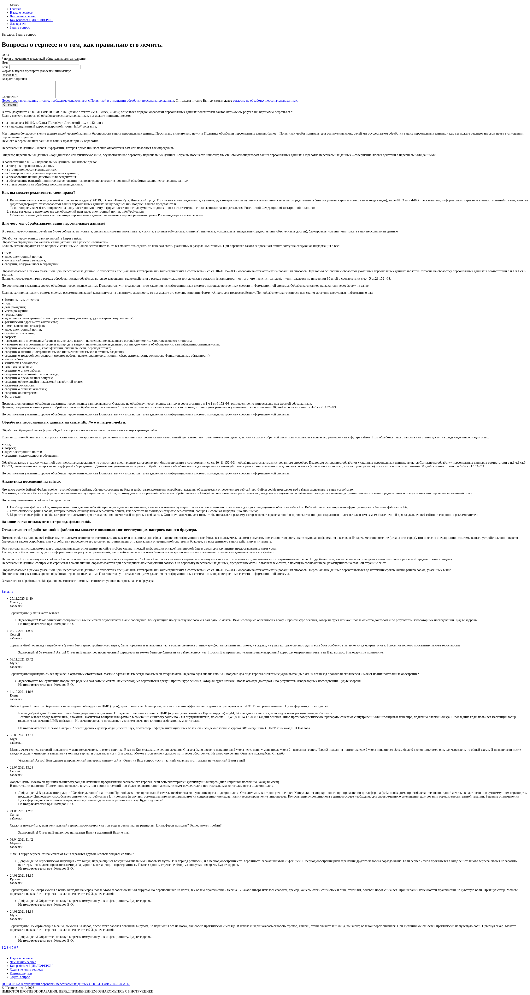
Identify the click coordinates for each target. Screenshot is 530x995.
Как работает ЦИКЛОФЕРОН (31, 20)
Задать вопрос (20, 27)
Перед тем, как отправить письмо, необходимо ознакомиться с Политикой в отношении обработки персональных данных (88, 100)
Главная (15, 9)
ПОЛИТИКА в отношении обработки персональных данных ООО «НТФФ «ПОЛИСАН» (66, 984)
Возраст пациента (14, 79)
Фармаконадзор (21, 973)
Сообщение (10, 97)
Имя (5, 62)
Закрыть (7, 591)
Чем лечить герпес (23, 16)
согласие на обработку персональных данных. (265, 100)
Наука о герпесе (21, 12)
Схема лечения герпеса (26, 969)
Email (5, 67)
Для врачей (18, 23)
